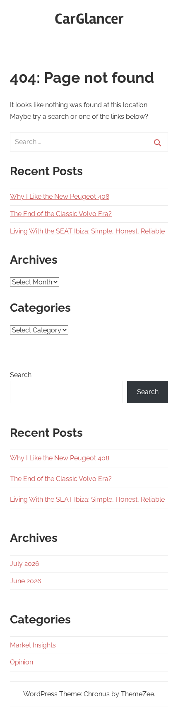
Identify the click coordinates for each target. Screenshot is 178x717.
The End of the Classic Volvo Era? (61, 214)
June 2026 (25, 581)
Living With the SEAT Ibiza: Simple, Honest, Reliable (87, 231)
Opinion (21, 662)
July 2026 (24, 564)
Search (20, 375)
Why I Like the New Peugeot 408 (59, 196)
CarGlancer (89, 19)
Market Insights (33, 645)
